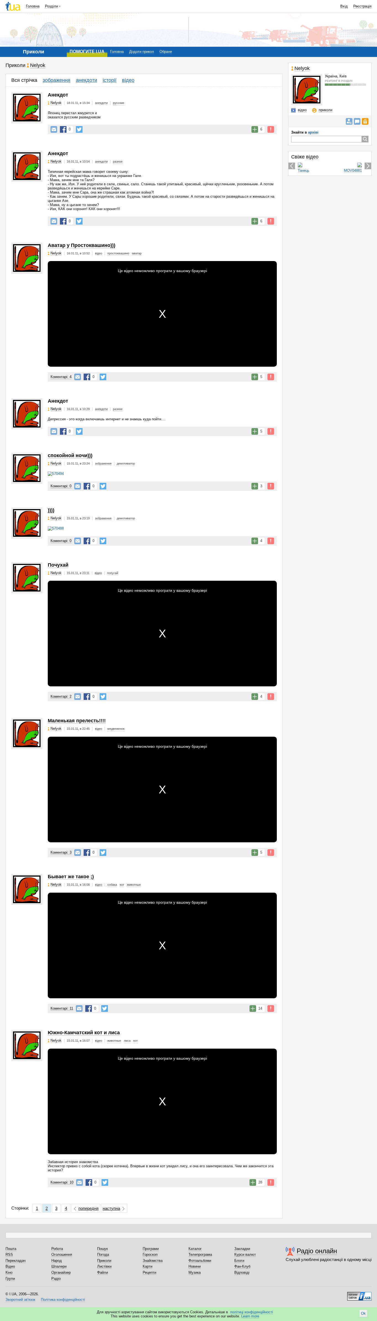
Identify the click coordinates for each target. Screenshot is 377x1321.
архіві (313, 132)
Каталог (195, 1249)
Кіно (9, 1272)
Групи (10, 1278)
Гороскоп (150, 1254)
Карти (147, 1266)
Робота (57, 1249)
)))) (51, 510)
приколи (325, 110)
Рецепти (149, 1272)
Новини (195, 1266)
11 (62, 1008)
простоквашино (118, 253)
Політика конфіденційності (63, 1299)
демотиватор (126, 463)
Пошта (11, 1249)
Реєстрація (362, 6)
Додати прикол (141, 51)
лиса (127, 1040)
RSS (9, 1254)
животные (134, 884)
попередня (88, 1208)
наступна (111, 1208)
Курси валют (245, 1254)
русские (118, 103)
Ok (363, 1313)
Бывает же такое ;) (71, 876)
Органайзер (61, 1272)
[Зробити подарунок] (365, 121)
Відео (10, 1266)
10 (62, 1182)
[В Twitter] (79, 129)
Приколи (104, 1261)
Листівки (104, 1266)
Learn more (250, 1316)
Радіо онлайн (317, 1251)
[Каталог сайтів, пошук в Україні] (359, 1294)
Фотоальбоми (200, 1261)
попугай (112, 573)
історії (109, 80)
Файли (102, 1272)
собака (112, 884)
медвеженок (115, 728)
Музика (195, 1272)
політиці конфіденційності (251, 1312)
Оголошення (61, 1254)
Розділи (51, 6)
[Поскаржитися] (270, 129)
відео (128, 80)
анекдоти (86, 80)
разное (118, 161)
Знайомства (153, 1261)
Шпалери (59, 1266)
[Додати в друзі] (349, 121)
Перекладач (16, 1261)
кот (122, 884)
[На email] (54, 129)
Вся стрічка (24, 80)
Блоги (239, 1261)
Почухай (58, 565)
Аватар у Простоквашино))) (81, 245)
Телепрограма (200, 1254)
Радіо (56, 1278)
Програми (151, 1249)
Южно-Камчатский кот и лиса (84, 1032)
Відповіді (241, 1272)
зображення (56, 80)
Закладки (242, 1249)
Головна (32, 6)
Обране (166, 51)
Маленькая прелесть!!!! (77, 720)
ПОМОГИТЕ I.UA (87, 51)
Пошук (102, 1249)
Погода (103, 1254)
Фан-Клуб (242, 1266)
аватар (137, 253)
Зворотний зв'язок (20, 1299)
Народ (56, 1261)
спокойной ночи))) (70, 455)
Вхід (344, 6)
